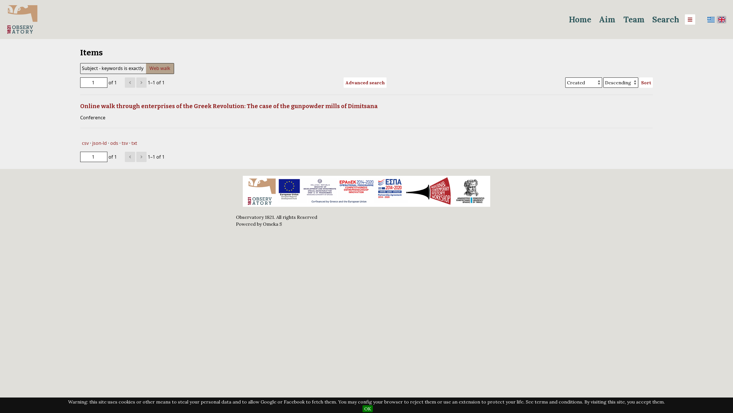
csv (85, 143)
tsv (125, 143)
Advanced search (365, 82)
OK (367, 409)
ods (114, 143)
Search (665, 19)
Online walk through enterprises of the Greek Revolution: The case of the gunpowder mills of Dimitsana (229, 106)
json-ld (99, 143)
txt (134, 143)
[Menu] (690, 19)
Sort (646, 82)
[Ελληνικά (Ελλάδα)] (711, 19)
